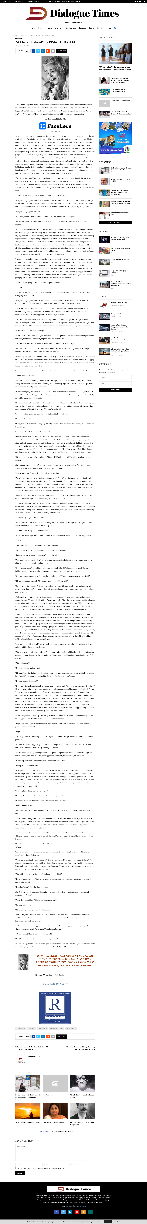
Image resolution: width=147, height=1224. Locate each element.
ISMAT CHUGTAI (20, 1028)
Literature (58, 28)
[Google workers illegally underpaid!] (104, 273)
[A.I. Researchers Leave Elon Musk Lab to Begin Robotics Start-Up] (104, 351)
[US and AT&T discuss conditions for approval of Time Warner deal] (115, 53)
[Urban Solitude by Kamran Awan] (104, 215)
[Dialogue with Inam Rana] (104, 305)
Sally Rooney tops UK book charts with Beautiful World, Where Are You (120, 192)
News (40, 28)
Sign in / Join (19, 1)
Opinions (49, 28)
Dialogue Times (34, 1056)
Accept (108, 1222)
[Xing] (90, 1212)
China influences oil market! (120, 259)
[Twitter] (63, 1212)
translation (53, 1028)
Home (33, 28)
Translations (18, 38)
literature (31, 1028)
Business (82, 28)
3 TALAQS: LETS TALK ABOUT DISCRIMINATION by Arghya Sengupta (121, 80)
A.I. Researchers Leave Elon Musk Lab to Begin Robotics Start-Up (120, 351)
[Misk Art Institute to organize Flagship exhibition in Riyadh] (104, 204)
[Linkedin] (70, 1212)
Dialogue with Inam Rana (119, 302)
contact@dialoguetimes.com (77, 1206)
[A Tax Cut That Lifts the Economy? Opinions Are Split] (104, 114)
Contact (108, 28)
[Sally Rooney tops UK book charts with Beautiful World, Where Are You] (104, 193)
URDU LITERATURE (71, 1028)
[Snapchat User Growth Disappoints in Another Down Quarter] (104, 327)
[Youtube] (77, 1212)
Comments (43, 1131)
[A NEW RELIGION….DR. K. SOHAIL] (104, 181)
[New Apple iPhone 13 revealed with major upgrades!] (104, 239)
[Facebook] (56, 1212)
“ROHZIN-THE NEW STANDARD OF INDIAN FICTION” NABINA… (68, 1)
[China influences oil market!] (104, 262)
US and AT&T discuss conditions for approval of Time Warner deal (121, 284)
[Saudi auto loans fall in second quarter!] (104, 250)
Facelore (62, 51)
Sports (91, 28)
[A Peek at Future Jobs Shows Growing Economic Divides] (104, 340)
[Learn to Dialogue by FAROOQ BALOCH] (104, 92)
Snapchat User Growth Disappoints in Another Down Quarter (120, 327)
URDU (61, 1028)
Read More (116, 1221)
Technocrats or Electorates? (121, 101)
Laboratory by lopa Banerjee (53, 1122)
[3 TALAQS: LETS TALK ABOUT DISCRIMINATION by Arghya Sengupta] (104, 80)
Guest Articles (71, 28)
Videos (99, 28)
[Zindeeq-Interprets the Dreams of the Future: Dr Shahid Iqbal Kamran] (104, 170)
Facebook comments (62, 1131)
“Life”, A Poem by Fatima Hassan (27, 1122)
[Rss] (83, 1212)
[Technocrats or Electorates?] (104, 103)
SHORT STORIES (42, 1028)
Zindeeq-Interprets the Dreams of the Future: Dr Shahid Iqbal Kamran (27, 1097)
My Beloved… (48, 1095)
